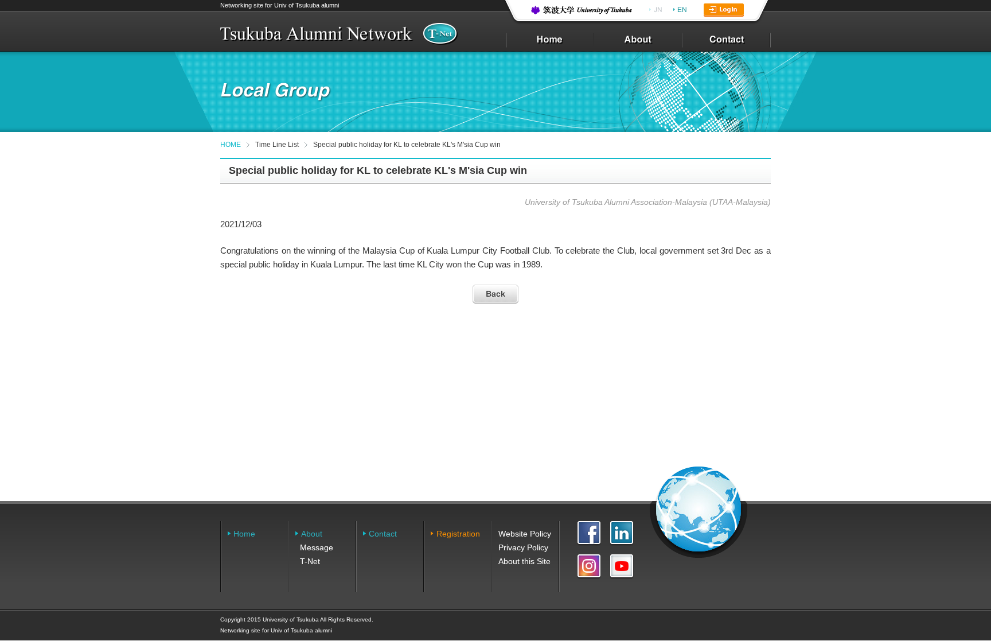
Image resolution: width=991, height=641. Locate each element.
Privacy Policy (523, 547)
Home (244, 533)
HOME (230, 145)
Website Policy (524, 533)
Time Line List (277, 145)
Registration (458, 533)
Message (316, 547)
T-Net (310, 561)
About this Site (524, 561)
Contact (383, 533)
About (311, 533)
